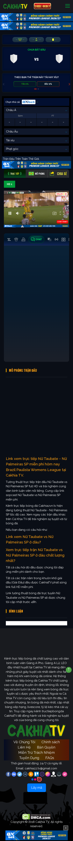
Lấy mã (36, 787)
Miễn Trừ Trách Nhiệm (36, 752)
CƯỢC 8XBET (42, 6)
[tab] (15, 173)
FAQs (49, 758)
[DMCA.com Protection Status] (36, 816)
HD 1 (9, 184)
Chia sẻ (62, 173)
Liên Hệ (24, 747)
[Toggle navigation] (67, 6)
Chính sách (50, 742)
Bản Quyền (46, 747)
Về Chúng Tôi (24, 742)
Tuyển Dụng (29, 758)
